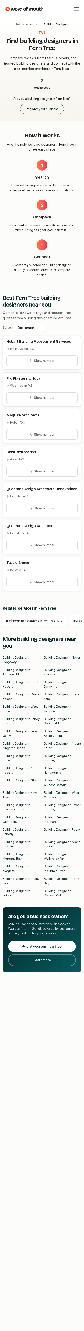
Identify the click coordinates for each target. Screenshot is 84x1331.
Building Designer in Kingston (57, 672)
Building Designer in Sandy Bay (21, 721)
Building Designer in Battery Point (57, 733)
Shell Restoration (21, 452)
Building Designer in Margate (16, 869)
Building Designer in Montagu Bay (16, 856)
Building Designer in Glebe (21, 780)
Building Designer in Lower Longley (62, 807)
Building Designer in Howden (16, 844)
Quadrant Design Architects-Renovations (41, 489)
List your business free (44, 946)
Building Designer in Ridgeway (16, 660)
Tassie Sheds (17, 563)
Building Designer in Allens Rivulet (62, 844)
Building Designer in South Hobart (21, 684)
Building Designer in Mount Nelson (21, 697)
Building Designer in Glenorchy (16, 819)
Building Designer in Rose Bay (61, 881)
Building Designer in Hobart (16, 758)
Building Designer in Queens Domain (57, 783)
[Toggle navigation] (76, 9)
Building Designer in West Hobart (20, 709)
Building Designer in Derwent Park (57, 893)
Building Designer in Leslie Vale (62, 697)
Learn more (42, 960)
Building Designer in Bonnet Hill (57, 721)
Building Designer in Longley (57, 758)
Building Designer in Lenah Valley (21, 733)
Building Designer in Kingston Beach (16, 746)
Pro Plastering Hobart (24, 378)
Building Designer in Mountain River (57, 869)
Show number (44, 361)
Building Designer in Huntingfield (57, 770)
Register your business (42, 109)
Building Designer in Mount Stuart (62, 746)
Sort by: (8, 327)
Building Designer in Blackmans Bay (16, 807)
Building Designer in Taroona (57, 709)
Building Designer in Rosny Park (21, 881)
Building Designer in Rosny (62, 829)
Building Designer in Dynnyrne (57, 684)
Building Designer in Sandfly (16, 832)
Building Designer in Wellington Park (57, 856)
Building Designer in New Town (20, 795)
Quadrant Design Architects (30, 526)
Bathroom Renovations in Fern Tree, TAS (34, 620)
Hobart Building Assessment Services (38, 341)
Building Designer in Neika (62, 657)
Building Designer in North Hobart (21, 770)
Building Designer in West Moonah (61, 795)
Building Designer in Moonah (57, 819)
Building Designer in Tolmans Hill (16, 672)
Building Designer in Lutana (16, 893)
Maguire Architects (22, 415)
